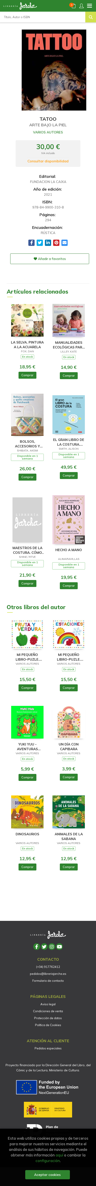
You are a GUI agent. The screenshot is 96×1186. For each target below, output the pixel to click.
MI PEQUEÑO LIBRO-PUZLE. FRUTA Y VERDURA (27, 657)
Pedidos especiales (48, 1048)
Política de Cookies (48, 1025)
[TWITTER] (44, 946)
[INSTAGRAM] (51, 946)
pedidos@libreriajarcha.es (48, 973)
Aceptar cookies (47, 1175)
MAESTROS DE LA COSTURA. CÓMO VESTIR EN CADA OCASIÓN (27, 550)
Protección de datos (48, 1018)
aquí (59, 1155)
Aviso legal (48, 1004)
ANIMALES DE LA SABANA (69, 836)
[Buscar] (90, 17)
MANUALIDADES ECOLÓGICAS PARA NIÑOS (69, 344)
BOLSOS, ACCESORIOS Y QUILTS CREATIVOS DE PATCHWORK (27, 443)
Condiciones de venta (48, 1011)
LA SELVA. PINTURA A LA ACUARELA (27, 344)
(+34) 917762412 (48, 967)
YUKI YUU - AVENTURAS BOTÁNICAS (27, 746)
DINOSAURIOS (27, 834)
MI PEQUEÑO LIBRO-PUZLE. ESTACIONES (69, 657)
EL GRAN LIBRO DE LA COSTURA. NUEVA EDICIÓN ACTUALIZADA (68, 442)
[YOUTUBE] (59, 946)
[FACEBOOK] (36, 946)
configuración (47, 1160)
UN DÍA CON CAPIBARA (69, 746)
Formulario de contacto (48, 980)
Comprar (27, 375)
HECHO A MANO (68, 550)
